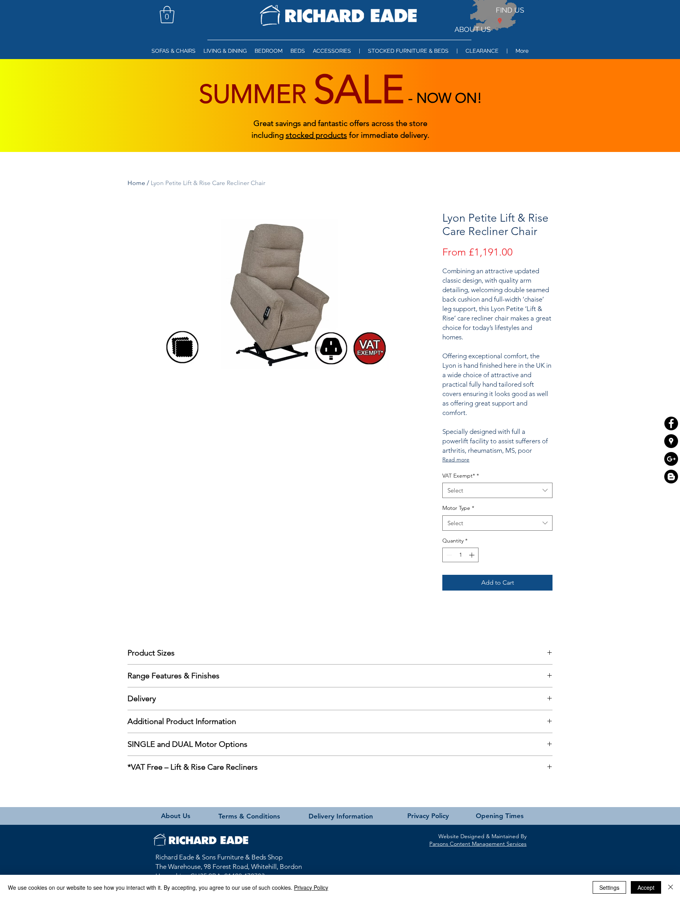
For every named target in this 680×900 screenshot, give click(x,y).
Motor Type (458, 507)
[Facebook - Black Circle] (671, 423)
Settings (609, 887)
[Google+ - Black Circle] (671, 459)
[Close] (670, 887)
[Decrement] (448, 555)
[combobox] (497, 490)
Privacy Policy (311, 887)
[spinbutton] (460, 555)
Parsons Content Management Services (478, 843)
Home (136, 183)
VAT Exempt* (460, 475)
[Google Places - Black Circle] (671, 441)
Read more (455, 459)
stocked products (316, 135)
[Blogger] (671, 476)
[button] (167, 14)
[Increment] (472, 555)
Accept (646, 887)
